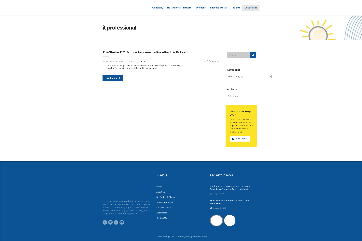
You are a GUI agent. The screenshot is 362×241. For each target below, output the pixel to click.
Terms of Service (199, 236)
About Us (160, 192)
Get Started (250, 7)
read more (111, 78)
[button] (240, 139)
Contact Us (161, 218)
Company (157, 7)
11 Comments (213, 61)
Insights (236, 7)
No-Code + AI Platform (166, 197)
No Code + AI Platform (179, 7)
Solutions (201, 7)
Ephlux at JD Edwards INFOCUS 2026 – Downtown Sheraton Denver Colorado (230, 187)
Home (159, 186)
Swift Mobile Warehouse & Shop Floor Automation (229, 202)
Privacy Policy (184, 236)
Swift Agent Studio (165, 202)
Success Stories (219, 7)
